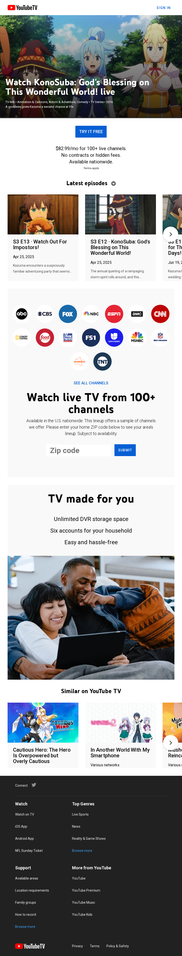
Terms (95, 946)
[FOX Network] (67, 314)
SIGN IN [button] (164, 8)
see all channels (91, 383)
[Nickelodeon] (79, 362)
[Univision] (114, 338)
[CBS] (44, 314)
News (76, 826)
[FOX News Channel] (67, 338)
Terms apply (91, 168)
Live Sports (80, 814)
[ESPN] (114, 314)
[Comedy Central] (21, 338)
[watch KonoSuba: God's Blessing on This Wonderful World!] (120, 214)
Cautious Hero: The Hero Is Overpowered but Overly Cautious (42, 755)
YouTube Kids (82, 914)
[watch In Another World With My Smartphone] (120, 723)
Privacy (77, 946)
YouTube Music (83, 902)
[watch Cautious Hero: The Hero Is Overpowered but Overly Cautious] (43, 723)
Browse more (82, 851)
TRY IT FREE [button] (91, 131)
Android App (24, 838)
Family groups (25, 902)
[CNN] (160, 314)
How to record (25, 914)
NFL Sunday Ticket (29, 851)
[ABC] (21, 314)
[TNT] (102, 362)
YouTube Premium (86, 890)
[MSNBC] (137, 338)
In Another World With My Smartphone (120, 753)
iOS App (21, 826)
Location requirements (32, 890)
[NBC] (90, 314)
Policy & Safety (117, 946)
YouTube (79, 878)
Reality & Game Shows (89, 838)
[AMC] (137, 314)
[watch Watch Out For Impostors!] (43, 214)
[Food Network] (44, 338)
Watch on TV (24, 814)
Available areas (26, 878)
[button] (170, 234)
